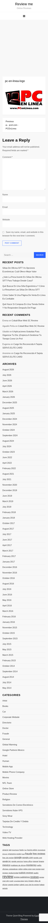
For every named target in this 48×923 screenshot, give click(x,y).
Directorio (6, 723)
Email (5, 207)
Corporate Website (10, 717)
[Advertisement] (24, 45)
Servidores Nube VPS (12, 810)
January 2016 (8, 622)
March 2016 (7, 611)
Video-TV (6, 832)
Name (5, 195)
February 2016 (9, 617)
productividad (13, 873)
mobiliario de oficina (18, 865)
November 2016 (9, 573)
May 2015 (6, 649)
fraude (28, 853)
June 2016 (7, 595)
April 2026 (7, 386)
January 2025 (8, 413)
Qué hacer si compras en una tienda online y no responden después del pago (23, 306)
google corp (37, 858)
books (21, 850)
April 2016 (7, 606)
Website (6, 220)
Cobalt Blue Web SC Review (25, 320)
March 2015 (7, 655)
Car (4, 712)
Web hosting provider (12, 838)
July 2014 (6, 682)
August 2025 (8, 408)
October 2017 (8, 523)
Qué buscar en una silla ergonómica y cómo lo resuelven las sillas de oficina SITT (23, 288)
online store (27, 869)
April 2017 (7, 545)
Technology (7, 827)
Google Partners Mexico (13, 750)
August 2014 (8, 677)
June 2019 (7, 496)
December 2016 (9, 567)
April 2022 (7, 463)
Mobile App (7, 766)
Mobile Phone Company (13, 772)
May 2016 (6, 600)
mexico (6, 865)
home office (28, 861)
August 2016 (8, 584)
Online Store (8, 788)
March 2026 (7, 391)
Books (5, 706)
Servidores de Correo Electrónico (17, 805)
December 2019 (9, 490)
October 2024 (8, 430)
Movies (5, 777)
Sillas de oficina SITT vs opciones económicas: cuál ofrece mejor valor (19, 270)
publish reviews (26, 873)
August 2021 (8, 474)
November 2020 (9, 485)
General (6, 739)
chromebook (41, 850)
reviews (34, 877)
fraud (23, 854)
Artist (4, 701)
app (10, 850)
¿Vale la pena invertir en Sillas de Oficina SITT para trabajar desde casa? (21, 279)
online (20, 869)
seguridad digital (19, 881)
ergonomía (12, 854)
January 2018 (8, 518)
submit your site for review (29, 885)
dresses (5, 854)
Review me (24, 4)
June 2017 (7, 540)
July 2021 (6, 479)
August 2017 (8, 529)
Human (5, 761)
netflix (39, 865)
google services (17, 861)
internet (35, 861)
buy (25, 850)
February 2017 (9, 556)
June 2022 (7, 457)
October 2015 (8, 633)
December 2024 (9, 419)
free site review (8, 858)
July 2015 (6, 644)
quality (36, 873)
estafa (18, 854)
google (18, 857)
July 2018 (6, 507)
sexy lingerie (29, 881)
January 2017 (8, 562)
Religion (6, 799)
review (7, 876)
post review (36, 869)
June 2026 (7, 380)
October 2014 (8, 666)
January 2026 (8, 397)
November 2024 (9, 424)
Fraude (5, 734)
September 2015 (10, 638)
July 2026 (6, 375)
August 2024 (8, 441)
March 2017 (7, 551)
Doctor (5, 728)
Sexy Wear (7, 816)
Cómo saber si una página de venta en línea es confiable (23, 297)
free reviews (39, 853)
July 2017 (6, 534)
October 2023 (8, 452)
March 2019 (7, 501)
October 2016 (8, 578)
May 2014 (6, 688)
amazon (5, 850)
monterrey (31, 865)
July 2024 (6, 446)
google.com (27, 857)
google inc (6, 861)
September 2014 (10, 671)
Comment (7, 157)
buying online (32, 850)
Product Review (9, 794)
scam (11, 881)
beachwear (15, 850)
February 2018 (9, 512)
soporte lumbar (13, 885)
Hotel (4, 756)
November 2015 (9, 627)
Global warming (9, 745)
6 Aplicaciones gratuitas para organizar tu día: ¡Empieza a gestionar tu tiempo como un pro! (21, 335)
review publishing (22, 877)
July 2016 (6, 589)
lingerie (41, 861)
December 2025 (9, 402)
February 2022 (9, 468)
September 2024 (10, 435)
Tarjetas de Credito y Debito (15, 821)
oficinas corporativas (10, 869)
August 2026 (8, 370)
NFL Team (7, 783)
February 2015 (9, 660)
